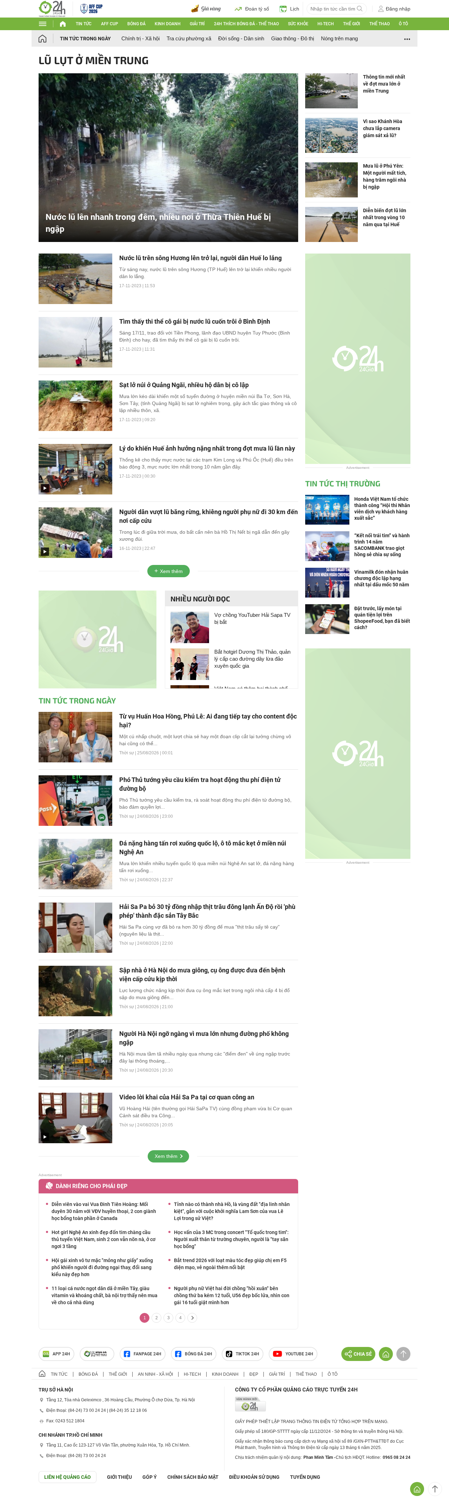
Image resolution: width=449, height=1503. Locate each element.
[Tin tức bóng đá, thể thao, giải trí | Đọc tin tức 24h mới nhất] (52, 8)
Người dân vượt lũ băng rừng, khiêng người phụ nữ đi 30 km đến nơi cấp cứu (208, 516)
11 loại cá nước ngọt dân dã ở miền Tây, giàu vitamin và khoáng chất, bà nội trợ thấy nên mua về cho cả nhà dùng (105, 1295)
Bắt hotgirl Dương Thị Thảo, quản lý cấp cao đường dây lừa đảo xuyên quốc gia (252, 659)
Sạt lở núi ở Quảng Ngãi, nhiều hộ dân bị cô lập (184, 385)
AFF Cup (109, 23)
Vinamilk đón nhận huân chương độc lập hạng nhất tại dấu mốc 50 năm (381, 578)
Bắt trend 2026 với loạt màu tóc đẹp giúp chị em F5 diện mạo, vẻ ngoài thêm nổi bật (230, 1264)
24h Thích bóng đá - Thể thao (246, 23)
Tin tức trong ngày (85, 38)
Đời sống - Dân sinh (241, 38)
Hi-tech (325, 23)
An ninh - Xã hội (155, 1374)
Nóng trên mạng (339, 38)
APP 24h (61, 1354)
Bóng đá (136, 23)
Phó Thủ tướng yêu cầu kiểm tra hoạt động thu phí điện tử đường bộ (200, 784)
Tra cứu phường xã (189, 38)
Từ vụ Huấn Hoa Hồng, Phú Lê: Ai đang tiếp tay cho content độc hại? (208, 721)
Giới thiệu (119, 1477)
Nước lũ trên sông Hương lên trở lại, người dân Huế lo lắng (200, 258)
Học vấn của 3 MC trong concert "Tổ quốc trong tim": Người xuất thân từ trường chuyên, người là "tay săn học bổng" (231, 1239)
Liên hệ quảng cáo (67, 1477)
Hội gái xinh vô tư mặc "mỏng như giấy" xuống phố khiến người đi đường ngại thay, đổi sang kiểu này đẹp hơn (102, 1267)
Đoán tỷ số (257, 9)
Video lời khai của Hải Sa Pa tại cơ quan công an (186, 1097)
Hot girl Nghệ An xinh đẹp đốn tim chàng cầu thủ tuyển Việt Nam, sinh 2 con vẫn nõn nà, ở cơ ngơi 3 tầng (103, 1239)
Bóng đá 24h (198, 1354)
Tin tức (84, 23)
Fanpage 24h (147, 1354)
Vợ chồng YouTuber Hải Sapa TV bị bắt (252, 618)
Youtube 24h (299, 1354)
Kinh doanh (168, 23)
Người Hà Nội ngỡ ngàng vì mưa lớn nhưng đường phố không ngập (204, 1038)
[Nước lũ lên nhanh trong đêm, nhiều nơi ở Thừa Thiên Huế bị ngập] (168, 157)
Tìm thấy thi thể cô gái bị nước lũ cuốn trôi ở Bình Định (194, 321)
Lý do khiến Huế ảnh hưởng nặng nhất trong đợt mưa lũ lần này (207, 448)
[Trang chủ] (49, 38)
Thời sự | (128, 752)
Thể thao (379, 23)
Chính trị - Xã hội (140, 38)
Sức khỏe (298, 23)
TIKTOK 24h (247, 1354)
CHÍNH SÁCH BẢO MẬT (193, 1477)
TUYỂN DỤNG (305, 1477)
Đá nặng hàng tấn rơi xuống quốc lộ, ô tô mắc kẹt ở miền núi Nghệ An (202, 848)
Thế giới (351, 23)
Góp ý (149, 1477)
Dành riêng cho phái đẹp (91, 1186)
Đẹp (253, 1374)
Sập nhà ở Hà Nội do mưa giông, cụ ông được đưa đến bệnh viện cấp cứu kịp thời (202, 974)
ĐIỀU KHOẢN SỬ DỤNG (254, 1477)
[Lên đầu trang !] (435, 1489)
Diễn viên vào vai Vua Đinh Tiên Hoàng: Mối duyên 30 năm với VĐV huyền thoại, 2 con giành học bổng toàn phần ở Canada (104, 1211)
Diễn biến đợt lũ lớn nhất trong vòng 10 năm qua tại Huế (384, 217)
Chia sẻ (363, 1354)
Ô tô (403, 23)
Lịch (294, 9)
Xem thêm (171, 571)
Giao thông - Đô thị (292, 38)
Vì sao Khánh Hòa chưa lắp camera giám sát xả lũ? (382, 128)
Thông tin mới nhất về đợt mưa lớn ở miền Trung (384, 84)
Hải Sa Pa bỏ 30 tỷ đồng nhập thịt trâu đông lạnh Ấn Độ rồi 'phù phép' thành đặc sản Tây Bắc (207, 911)
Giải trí (197, 23)
